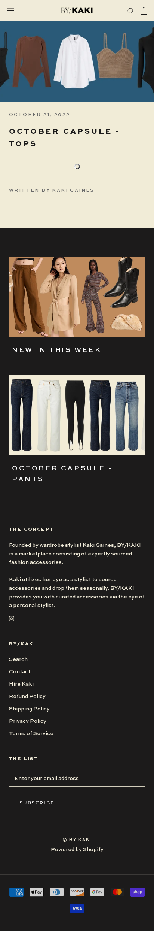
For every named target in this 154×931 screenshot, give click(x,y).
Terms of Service (31, 733)
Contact (19, 671)
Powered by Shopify (77, 849)
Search (18, 659)
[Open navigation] (10, 10)
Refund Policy (27, 696)
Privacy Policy (27, 721)
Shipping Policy (29, 709)
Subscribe (37, 803)
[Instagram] (11, 618)
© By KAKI (77, 840)
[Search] (130, 10)
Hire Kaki (21, 684)
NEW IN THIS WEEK (57, 350)
